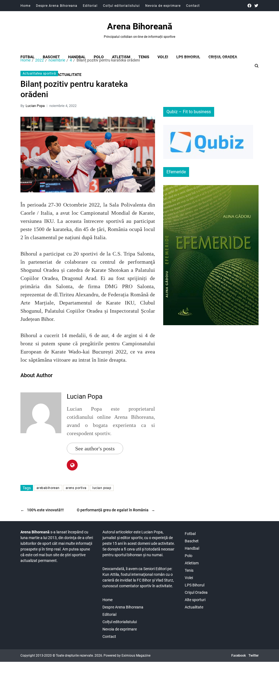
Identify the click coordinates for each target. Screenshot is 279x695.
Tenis (143, 57)
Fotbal (27, 57)
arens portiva (76, 488)
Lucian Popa (35, 106)
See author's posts (95, 448)
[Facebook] (249, 5)
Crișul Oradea (222, 57)
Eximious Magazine (136, 655)
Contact (193, 6)
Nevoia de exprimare (163, 6)
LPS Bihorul (188, 57)
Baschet (51, 57)
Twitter (253, 655)
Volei (162, 57)
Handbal (77, 57)
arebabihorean (48, 488)
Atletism (121, 57)
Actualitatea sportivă (39, 73)
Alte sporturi (195, 600)
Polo (99, 57)
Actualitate (194, 607)
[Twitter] (256, 5)
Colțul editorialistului (121, 6)
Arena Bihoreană (139, 26)
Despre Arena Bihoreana (56, 6)
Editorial (90, 6)
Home (25, 6)
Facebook (238, 655)
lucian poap (101, 488)
